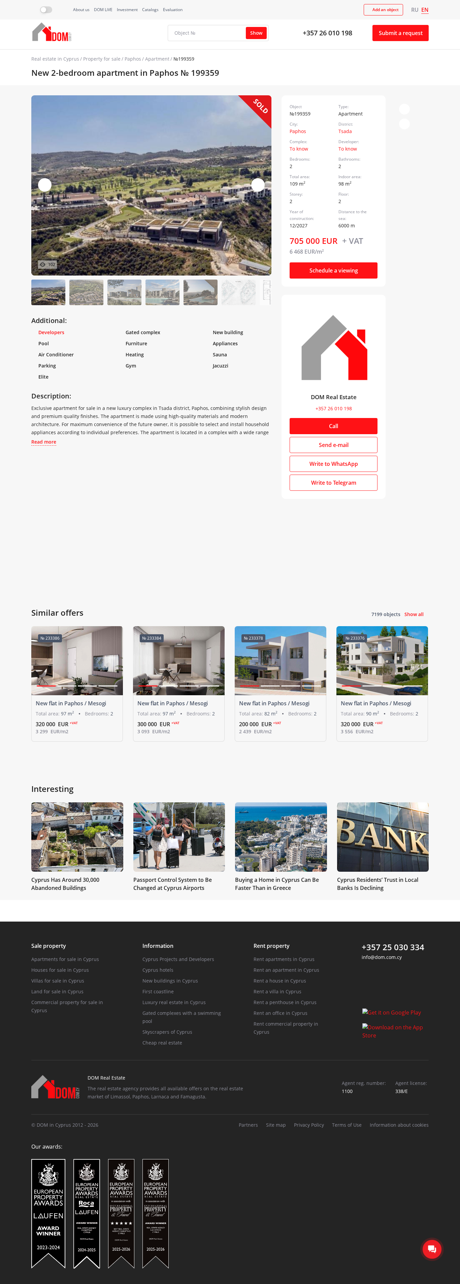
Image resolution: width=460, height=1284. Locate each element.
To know (299, 149)
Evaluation (173, 9)
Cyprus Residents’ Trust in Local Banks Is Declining (377, 884)
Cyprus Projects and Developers (178, 959)
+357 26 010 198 (327, 32)
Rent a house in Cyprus (280, 980)
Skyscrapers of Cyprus (167, 1032)
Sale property (48, 946)
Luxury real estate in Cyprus (174, 1002)
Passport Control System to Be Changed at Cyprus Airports (172, 884)
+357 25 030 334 (393, 947)
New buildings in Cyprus (170, 980)
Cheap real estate (162, 1042)
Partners (248, 1125)
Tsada (345, 131)
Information (157, 946)
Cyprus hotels (157, 970)
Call (333, 426)
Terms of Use (347, 1125)
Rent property (272, 946)
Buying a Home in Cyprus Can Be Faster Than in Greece (277, 884)
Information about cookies (399, 1125)
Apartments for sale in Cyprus (65, 959)
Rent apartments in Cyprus (284, 959)
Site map (276, 1125)
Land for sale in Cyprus (57, 991)
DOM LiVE (103, 9)
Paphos (133, 59)
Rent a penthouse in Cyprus (285, 1002)
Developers (51, 332)
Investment (127, 9)
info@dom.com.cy (382, 957)
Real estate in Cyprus (55, 59)
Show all (414, 614)
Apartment (157, 59)
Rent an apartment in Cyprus (286, 970)
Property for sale (102, 59)
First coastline (158, 991)
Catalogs (150, 9)
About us (81, 9)
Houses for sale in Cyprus (60, 970)
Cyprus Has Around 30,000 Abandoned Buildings (65, 884)
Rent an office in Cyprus (280, 1013)
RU (415, 9)
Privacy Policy (309, 1125)
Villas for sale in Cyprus (57, 980)
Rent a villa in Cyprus (277, 991)
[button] (258, 185)
